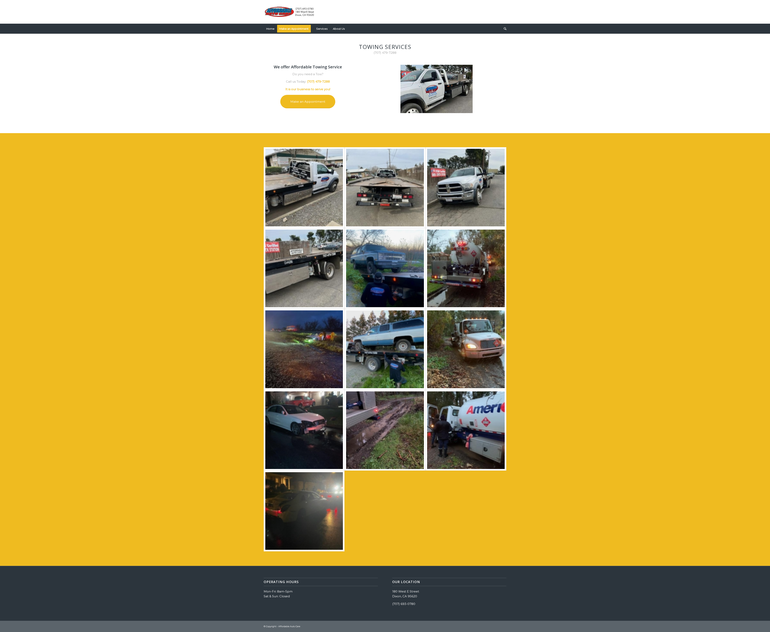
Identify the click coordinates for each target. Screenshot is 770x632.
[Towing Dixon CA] (466, 268)
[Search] (503, 29)
